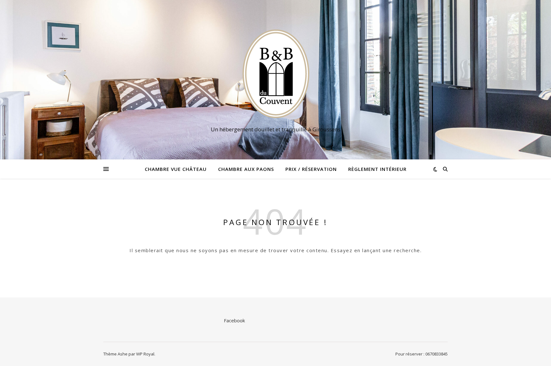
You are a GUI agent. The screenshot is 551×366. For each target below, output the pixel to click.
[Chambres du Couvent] (275, 74)
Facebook (234, 320)
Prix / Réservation (311, 169)
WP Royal (145, 354)
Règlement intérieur (377, 169)
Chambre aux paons (246, 169)
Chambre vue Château (176, 169)
